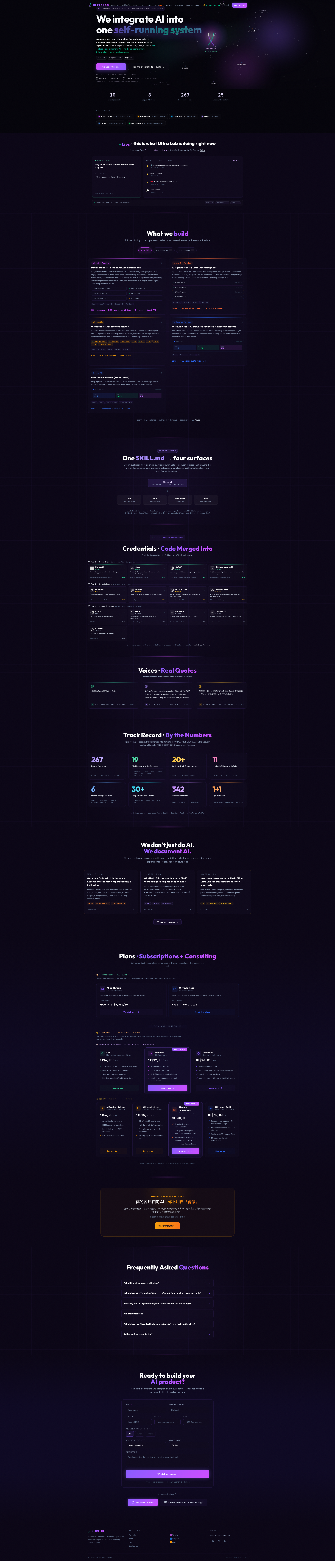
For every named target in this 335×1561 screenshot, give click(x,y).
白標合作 (126, 5)
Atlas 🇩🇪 (158, 5)
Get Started (239, 5)
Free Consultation (109, 66)
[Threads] (219, 1541)
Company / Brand (176, 1405)
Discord (168, 5)
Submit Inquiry (169, 1473)
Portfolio (115, 5)
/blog (197, 420)
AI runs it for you (211, 5)
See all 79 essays (167, 922)
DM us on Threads (145, 1502)
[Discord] (212, 1541)
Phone (185, 1417)
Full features (147, 1044)
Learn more (118, 1088)
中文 (227, 5)
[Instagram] (225, 1541)
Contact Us (112, 1151)
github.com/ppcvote (202, 645)
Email (157, 1417)
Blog (150, 5)
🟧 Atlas (173, 1542)
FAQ (142, 5)
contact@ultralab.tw (220, 1535)
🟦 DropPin (174, 1538)
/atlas (202, 150)
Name (129, 1405)
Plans (135, 5)
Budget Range (175, 1440)
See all (235, 160)
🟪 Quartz (174, 1535)
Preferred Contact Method (139, 1429)
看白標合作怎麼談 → (167, 1225)
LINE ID (129, 1417)
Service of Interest (136, 1440)
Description (131, 1452)
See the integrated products (147, 66)
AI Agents (179, 5)
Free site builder (193, 5)
